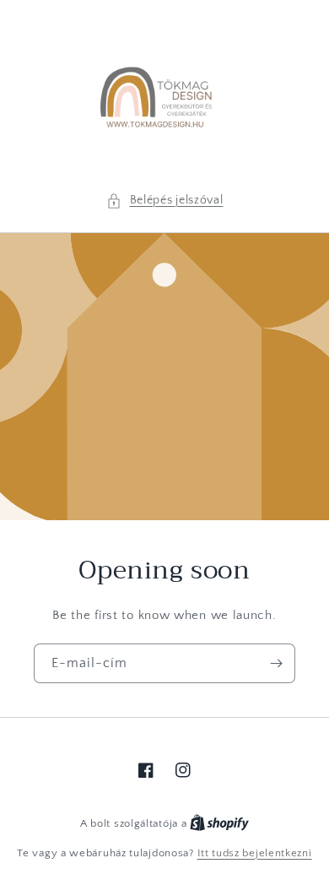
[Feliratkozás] (275, 663)
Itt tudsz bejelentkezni (254, 853)
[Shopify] (219, 823)
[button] (165, 200)
